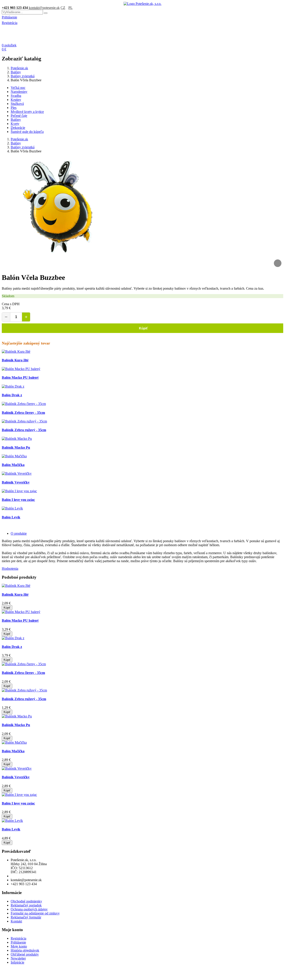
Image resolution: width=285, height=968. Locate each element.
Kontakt (16, 921)
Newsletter (18, 958)
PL (70, 8)
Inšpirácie (17, 962)
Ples (13, 108)
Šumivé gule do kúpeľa (27, 131)
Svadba (16, 96)
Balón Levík (11, 517)
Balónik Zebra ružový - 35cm (24, 430)
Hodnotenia (10, 568)
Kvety (15, 123)
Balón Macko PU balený (20, 377)
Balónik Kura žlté (15, 360)
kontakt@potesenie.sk (44, 8)
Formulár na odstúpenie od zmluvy (35, 913)
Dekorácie (18, 127)
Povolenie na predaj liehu (28, 876)
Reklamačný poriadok (26, 905)
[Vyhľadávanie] (45, 13)
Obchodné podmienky (26, 901)
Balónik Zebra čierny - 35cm (23, 412)
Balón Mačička (13, 465)
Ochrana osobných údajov (29, 909)
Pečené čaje (19, 116)
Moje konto (19, 946)
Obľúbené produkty (25, 954)
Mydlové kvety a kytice (27, 112)
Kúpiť (142, 328)
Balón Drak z (12, 395)
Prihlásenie (9, 17)
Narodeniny (19, 92)
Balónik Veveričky (16, 482)
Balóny (16, 72)
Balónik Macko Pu (16, 447)
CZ (63, 8)
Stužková (17, 104)
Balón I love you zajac (18, 500)
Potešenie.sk (19, 68)
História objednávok (25, 950)
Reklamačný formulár (26, 917)
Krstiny (16, 100)
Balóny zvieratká (23, 76)
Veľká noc (18, 88)
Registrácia (9, 23)
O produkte (19, 533)
